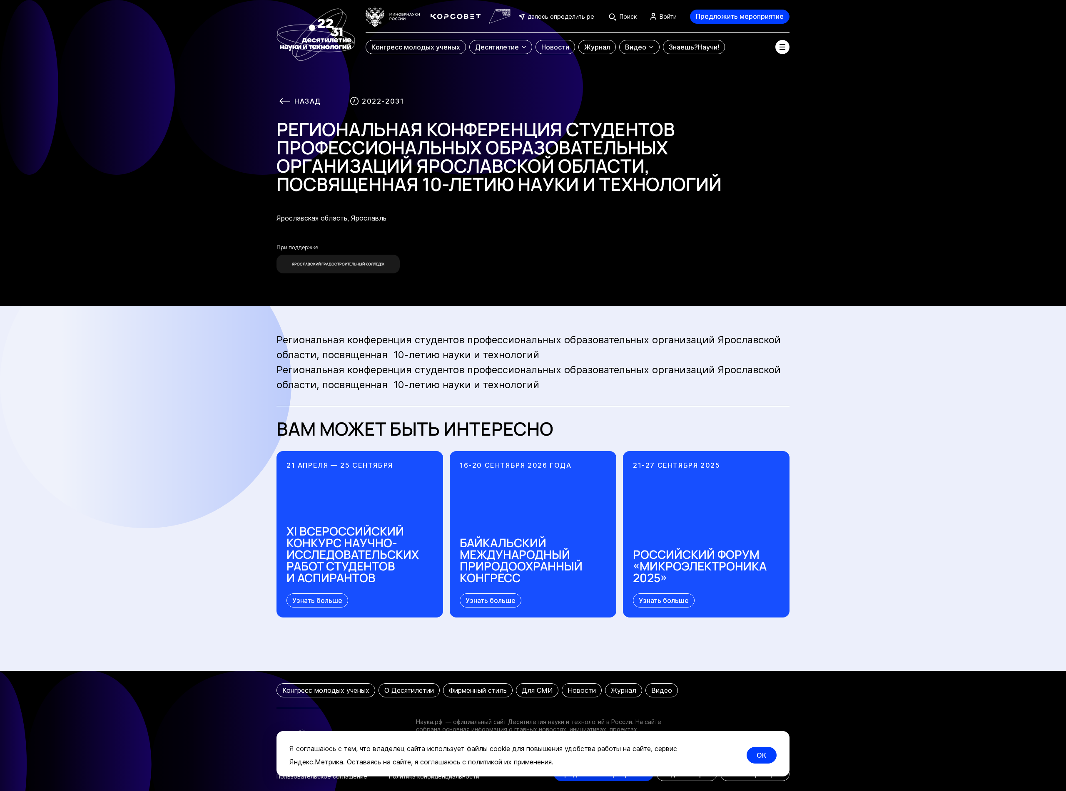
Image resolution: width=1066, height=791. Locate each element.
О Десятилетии (409, 690)
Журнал (623, 690)
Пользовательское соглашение (321, 776)
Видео (661, 690)
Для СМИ (537, 690)
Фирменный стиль (478, 690)
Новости (582, 690)
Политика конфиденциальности (434, 776)
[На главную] (315, 30)
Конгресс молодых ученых (325, 690)
